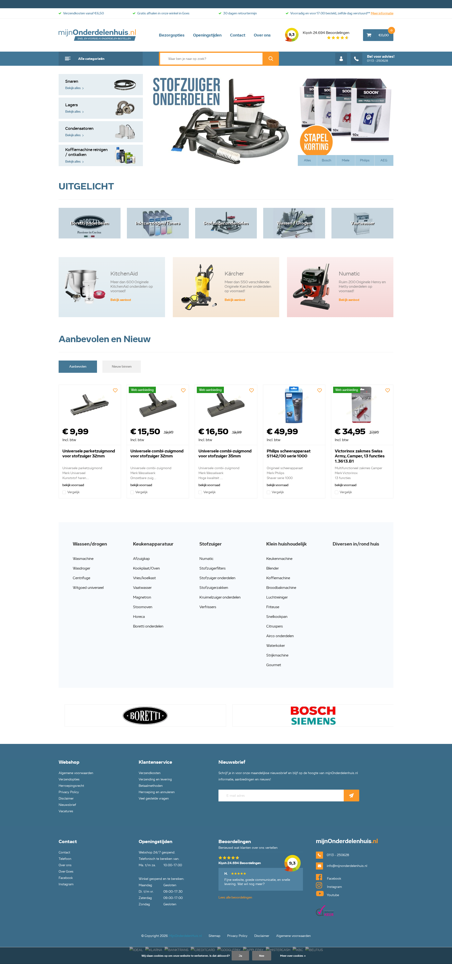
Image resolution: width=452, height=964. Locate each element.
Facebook (66, 878)
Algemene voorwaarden (76, 773)
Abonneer (351, 795)
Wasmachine (83, 558)
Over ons (262, 35)
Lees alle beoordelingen (235, 897)
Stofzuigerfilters (212, 568)
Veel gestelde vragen (154, 798)
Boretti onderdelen (148, 626)
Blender (272, 568)
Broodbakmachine (281, 587)
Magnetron (142, 597)
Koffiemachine (278, 578)
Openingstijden (207, 35)
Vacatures (66, 811)
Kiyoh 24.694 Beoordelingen (319, 33)
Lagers (73, 108)
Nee (261, 955)
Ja (240, 955)
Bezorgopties (172, 35)
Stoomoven (142, 607)
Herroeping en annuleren (157, 792)
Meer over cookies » (293, 955)
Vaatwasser (142, 587)
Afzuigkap (141, 558)
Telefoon (65, 859)
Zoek (270, 59)
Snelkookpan (276, 616)
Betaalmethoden (151, 786)
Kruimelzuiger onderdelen (220, 597)
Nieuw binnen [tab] (122, 367)
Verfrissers (207, 607)
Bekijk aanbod (120, 300)
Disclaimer (66, 798)
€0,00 (385, 33)
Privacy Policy (69, 792)
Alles (307, 160)
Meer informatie (382, 13)
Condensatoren (79, 131)
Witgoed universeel (88, 587)
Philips (365, 160)
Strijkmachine (277, 655)
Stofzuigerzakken (213, 587)
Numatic (206, 558)
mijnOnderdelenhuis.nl (97, 35)
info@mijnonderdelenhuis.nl (347, 866)
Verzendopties (69, 779)
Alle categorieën (91, 59)
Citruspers (274, 626)
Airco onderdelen (280, 636)
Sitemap (214, 936)
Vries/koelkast (144, 578)
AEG (383, 160)
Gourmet (273, 665)
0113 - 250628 (381, 58)
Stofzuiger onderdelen (217, 578)
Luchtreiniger (277, 597)
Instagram (66, 884)
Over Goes (66, 872)
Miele (345, 160)
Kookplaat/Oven (146, 568)
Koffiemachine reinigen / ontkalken (86, 155)
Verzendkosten (150, 773)
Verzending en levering (155, 779)
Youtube (332, 895)
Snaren (73, 84)
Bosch (326, 160)
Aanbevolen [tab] (77, 367)
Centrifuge (81, 578)
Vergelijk (73, 492)
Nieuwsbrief (67, 805)
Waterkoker (275, 645)
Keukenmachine (279, 558)
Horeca (139, 616)
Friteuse (272, 607)
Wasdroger (81, 568)
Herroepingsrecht (71, 786)
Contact (237, 35)
